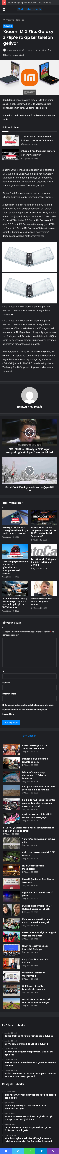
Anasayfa (9, 20)
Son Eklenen (29, 735)
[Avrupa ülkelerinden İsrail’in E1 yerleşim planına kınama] (11, 790)
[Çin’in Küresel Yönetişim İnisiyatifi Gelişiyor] (11, 950)
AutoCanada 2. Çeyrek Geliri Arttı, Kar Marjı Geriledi (43, 562)
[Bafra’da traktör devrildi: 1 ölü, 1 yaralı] (11, 856)
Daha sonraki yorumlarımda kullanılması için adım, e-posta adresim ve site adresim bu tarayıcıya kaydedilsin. (28, 709)
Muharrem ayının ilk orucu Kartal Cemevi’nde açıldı (36, 921)
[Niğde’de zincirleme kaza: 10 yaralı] (11, 896)
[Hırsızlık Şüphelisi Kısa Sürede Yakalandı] (11, 883)
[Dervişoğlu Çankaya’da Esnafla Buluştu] (11, 763)
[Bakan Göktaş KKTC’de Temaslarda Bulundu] (11, 749)
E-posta (6, 682)
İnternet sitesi (9, 694)
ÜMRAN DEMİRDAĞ (15, 50)
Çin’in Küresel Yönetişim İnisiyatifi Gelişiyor (35, 947)
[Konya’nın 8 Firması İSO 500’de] (11, 963)
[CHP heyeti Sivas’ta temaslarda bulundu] (11, 990)
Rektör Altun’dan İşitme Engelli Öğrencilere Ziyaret (39, 934)
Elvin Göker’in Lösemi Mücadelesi (33, 867)
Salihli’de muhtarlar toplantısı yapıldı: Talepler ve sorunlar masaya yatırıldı (39, 803)
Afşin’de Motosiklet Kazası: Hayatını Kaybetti (41, 601)
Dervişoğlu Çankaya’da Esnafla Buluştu (35, 760)
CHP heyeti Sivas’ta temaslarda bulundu (33, 988)
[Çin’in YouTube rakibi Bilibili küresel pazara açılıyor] (11, 818)
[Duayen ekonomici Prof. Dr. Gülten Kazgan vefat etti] (11, 910)
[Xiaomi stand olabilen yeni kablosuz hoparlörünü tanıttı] (10, 140)
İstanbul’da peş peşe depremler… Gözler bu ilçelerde (32, 2)
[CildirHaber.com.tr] (29, 9)
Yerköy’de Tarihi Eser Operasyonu (33, 974)
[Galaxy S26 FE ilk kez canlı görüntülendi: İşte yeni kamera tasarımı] (15, 517)
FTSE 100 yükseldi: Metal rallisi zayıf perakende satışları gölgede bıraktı (28, 829)
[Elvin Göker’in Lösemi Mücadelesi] (11, 869)
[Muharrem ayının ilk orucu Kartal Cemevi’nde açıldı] (11, 923)
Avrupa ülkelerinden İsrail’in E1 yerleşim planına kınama (38, 788)
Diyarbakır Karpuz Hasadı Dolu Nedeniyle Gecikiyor (36, 1001)
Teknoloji (20, 20)
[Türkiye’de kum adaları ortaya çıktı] (11, 843)
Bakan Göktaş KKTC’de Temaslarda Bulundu (35, 747)
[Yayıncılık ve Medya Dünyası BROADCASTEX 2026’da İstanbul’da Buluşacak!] (44, 517)
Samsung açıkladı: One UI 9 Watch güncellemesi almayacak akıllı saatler (15, 567)
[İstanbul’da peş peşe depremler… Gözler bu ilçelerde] (11, 776)
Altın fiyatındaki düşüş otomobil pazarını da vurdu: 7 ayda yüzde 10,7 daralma (14, 603)
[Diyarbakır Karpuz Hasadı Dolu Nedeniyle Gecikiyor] (11, 1003)
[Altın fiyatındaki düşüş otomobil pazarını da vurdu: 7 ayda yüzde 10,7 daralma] (15, 588)
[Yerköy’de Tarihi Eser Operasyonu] (11, 976)
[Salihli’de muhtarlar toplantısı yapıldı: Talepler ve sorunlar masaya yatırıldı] (11, 804)
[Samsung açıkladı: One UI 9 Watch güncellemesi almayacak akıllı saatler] (15, 551)
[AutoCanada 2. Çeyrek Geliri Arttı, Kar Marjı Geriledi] (44, 550)
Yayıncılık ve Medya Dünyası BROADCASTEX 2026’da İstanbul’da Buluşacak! (43, 532)
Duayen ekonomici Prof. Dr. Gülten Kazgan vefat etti (37, 907)
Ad (4, 671)
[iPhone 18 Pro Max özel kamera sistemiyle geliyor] (10, 154)
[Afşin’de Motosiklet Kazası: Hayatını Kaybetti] (44, 588)
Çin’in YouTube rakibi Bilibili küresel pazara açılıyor (37, 816)
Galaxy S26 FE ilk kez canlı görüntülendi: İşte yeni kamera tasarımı (15, 530)
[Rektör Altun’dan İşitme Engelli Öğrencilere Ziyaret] (11, 936)
